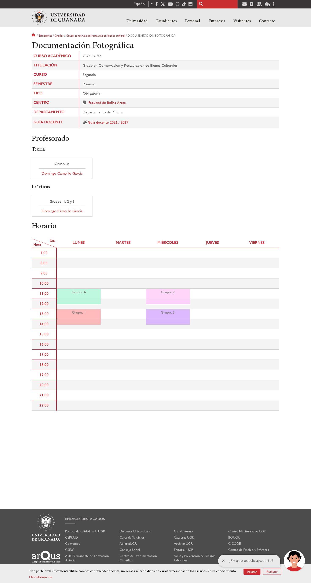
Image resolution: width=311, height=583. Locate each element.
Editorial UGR (183, 550)
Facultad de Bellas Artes (107, 102)
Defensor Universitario (135, 531)
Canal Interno (183, 531)
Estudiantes (166, 21)
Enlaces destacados (85, 519)
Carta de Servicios (132, 537)
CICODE (234, 544)
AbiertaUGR (128, 544)
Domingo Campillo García (62, 173)
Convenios (72, 544)
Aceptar (252, 571)
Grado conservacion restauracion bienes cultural (95, 35)
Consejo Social (130, 550)
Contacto (267, 21)
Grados (59, 35)
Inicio (34, 35)
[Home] (58, 17)
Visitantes (242, 21)
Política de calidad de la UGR (85, 531)
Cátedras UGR (184, 537)
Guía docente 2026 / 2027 (108, 122)
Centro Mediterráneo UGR (247, 531)
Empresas (216, 21)
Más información (40, 577)
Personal (192, 21)
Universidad (137, 21)
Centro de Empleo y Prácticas (248, 550)
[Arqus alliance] (46, 557)
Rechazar (272, 571)
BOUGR (234, 537)
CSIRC (69, 550)
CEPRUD (71, 537)
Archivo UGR (183, 544)
